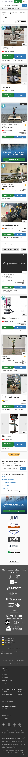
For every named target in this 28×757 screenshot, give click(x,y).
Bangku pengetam (10, 657)
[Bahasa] (24, 1)
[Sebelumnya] (2, 36)
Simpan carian (14, 454)
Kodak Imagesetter (20, 660)
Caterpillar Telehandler (19, 664)
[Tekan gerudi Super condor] (14, 345)
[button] (26, 1)
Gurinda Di (5, 488)
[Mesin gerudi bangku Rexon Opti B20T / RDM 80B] (14, 384)
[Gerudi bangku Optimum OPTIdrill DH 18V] (14, 212)
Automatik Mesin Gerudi (8, 479)
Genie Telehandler (7, 664)
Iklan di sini (14, 561)
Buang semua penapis (9, 21)
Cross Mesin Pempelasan (9, 482)
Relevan (20, 18)
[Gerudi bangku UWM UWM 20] (14, 424)
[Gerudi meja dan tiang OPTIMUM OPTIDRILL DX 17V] (14, 306)
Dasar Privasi (7, 754)
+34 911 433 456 (9, 645)
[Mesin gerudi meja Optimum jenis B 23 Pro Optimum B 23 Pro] (14, 113)
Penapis (8, 18)
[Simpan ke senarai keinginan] (25, 47)
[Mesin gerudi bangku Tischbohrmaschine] (14, 173)
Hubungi (21, 56)
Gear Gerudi (5, 485)
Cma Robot (19, 657)
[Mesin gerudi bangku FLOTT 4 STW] (14, 74)
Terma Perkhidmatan (17, 754)
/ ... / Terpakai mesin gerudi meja (11, 8)
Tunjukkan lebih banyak (14, 491)
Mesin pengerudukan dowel (11, 249)
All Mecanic (5, 476)
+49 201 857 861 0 (9, 640)
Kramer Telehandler (8, 660)
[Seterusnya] (25, 36)
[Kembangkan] (14, 62)
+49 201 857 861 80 (10, 643)
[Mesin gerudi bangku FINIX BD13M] (14, 36)
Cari (25, 5)
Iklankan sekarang (14, 159)
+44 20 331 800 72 (9, 638)
